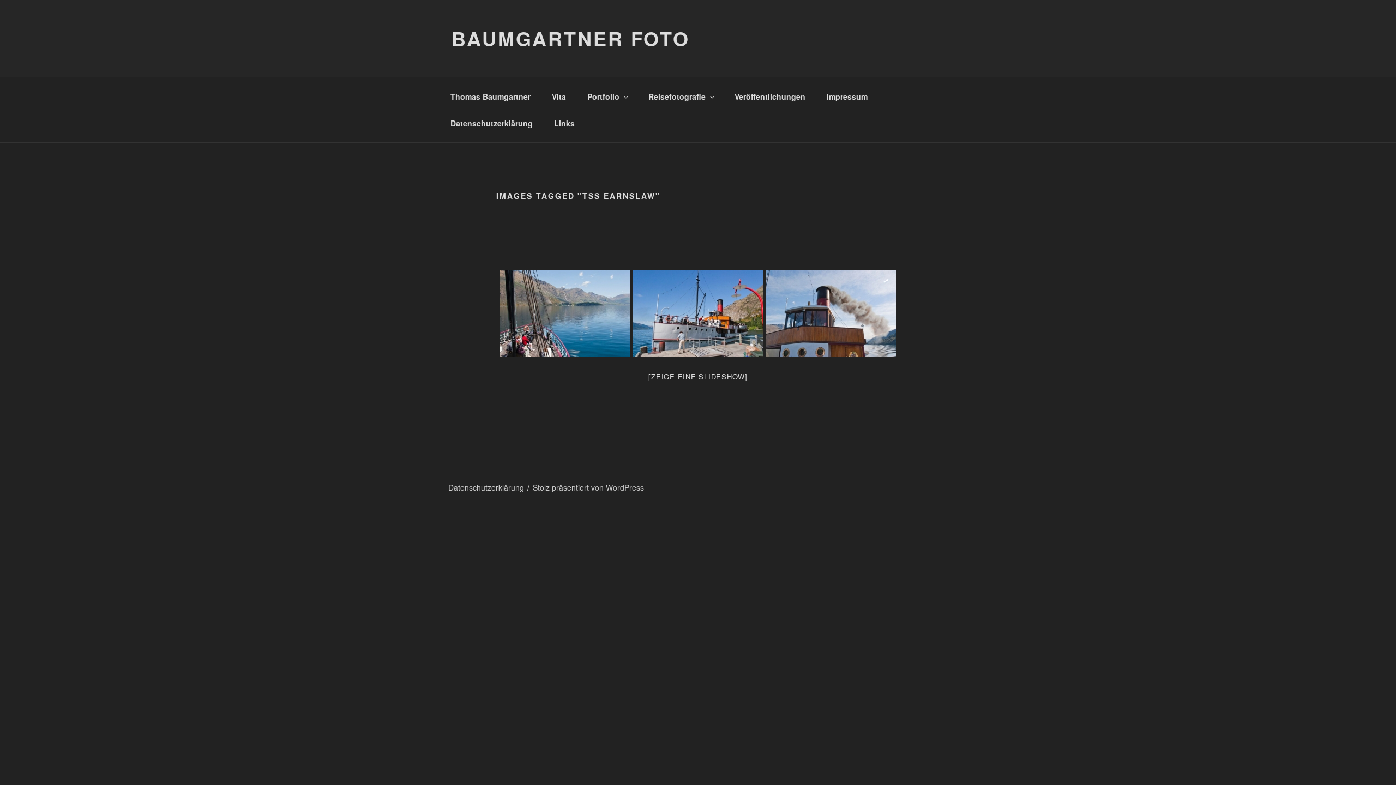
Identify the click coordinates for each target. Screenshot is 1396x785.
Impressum (847, 96)
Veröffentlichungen (770, 96)
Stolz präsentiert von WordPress (588, 487)
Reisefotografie (677, 96)
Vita (559, 96)
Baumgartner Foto (571, 38)
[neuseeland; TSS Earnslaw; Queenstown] (831, 313)
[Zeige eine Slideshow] (698, 376)
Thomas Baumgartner (490, 96)
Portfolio (603, 96)
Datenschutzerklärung (491, 123)
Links (564, 123)
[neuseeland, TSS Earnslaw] (565, 313)
